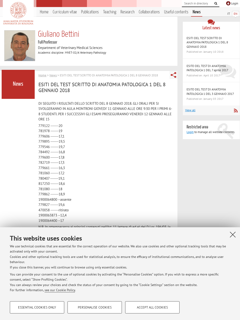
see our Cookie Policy (60, 290)
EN (235, 14)
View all (190, 110)
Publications (90, 12)
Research (127, 12)
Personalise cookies (95, 307)
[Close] (232, 234)
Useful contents (176, 12)
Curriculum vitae (65, 12)
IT (228, 14)
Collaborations (149, 12)
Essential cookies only (37, 307)
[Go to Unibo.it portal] (18, 13)
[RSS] (235, 110)
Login (190, 132)
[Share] (173, 75)
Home (44, 12)
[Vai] (215, 3)
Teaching (109, 12)
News (197, 12)
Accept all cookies (152, 307)
